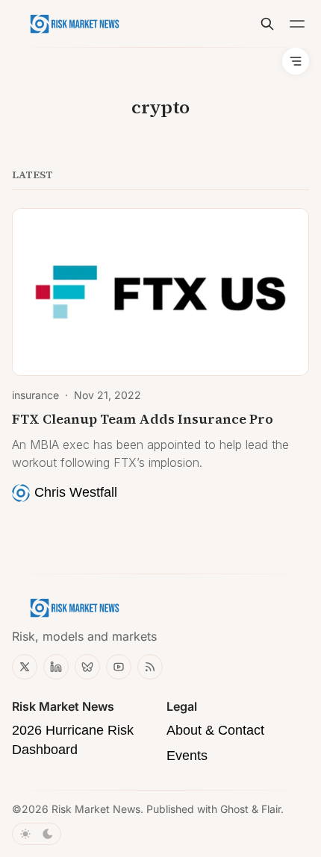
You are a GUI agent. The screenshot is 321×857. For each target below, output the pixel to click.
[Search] (267, 24)
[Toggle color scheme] (36, 834)
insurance (35, 395)
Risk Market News (96, 809)
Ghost (234, 809)
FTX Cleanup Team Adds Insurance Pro (142, 418)
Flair (271, 809)
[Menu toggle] (297, 24)
